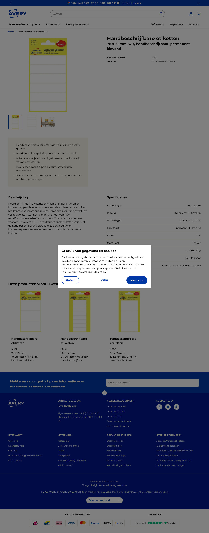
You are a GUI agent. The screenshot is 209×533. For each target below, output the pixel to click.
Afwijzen (70, 280)
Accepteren (137, 280)
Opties (104, 279)
